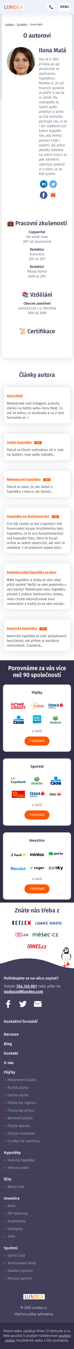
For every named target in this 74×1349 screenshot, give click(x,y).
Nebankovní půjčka (22, 1080)
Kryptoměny (17, 1221)
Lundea (9, 24)
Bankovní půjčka (20, 1118)
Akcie (11, 1206)
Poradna (22, 24)
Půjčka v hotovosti (21, 1133)
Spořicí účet (16, 1255)
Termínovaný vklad (22, 1263)
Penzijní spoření (20, 1278)
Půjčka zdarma (19, 1126)
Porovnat (37, 741)
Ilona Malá (36, 24)
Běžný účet (16, 1187)
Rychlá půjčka (18, 1087)
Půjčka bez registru (22, 1103)
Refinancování (18, 1168)
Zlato (11, 1236)
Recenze (11, 1034)
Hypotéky (12, 1152)
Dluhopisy (15, 1229)
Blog (8, 1044)
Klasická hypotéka (21, 1160)
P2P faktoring (18, 1213)
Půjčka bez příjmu (21, 1110)
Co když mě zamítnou (24, 1141)
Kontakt (11, 1053)
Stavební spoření (20, 1271)
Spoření (11, 1248)
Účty (7, 1179)
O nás (9, 1063)
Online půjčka (18, 1095)
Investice (12, 1198)
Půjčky (9, 1072)
